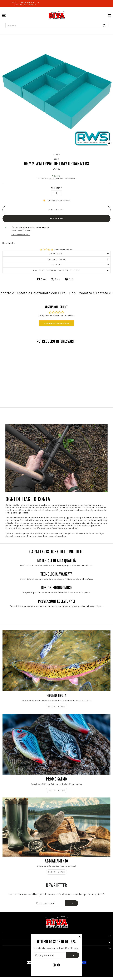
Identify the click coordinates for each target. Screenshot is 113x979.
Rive (56, 159)
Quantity (56, 188)
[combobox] (57, 25)
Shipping (52, 178)
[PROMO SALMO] (56, 744)
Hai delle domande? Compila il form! (56, 270)
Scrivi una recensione (56, 323)
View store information (20, 235)
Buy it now (56, 218)
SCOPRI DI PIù (56, 790)
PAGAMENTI (56, 265)
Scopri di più (56, 706)
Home (55, 155)
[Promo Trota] (56, 660)
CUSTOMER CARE (56, 259)
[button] (46, 249)
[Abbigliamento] (56, 827)
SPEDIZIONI (56, 254)
